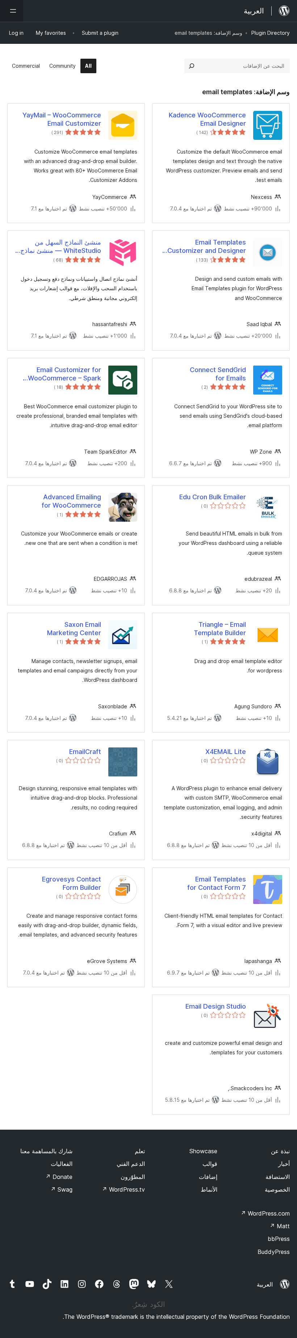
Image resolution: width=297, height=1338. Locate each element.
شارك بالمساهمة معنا (46, 1151)
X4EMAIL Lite (225, 751)
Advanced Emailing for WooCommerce (71, 501)
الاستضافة (277, 1176)
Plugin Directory (270, 33)
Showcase (203, 1151)
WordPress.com (265, 1213)
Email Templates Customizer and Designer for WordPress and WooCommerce (206, 246)
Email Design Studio (215, 1006)
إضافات (208, 1176)
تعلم (140, 1151)
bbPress (279, 1238)
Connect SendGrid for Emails (218, 374)
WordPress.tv (123, 1189)
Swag (61, 1189)
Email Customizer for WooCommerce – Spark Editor (64, 374)
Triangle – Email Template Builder (220, 629)
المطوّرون (133, 1176)
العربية (265, 1284)
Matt (279, 1226)
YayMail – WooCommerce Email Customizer (61, 119)
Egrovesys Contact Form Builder (71, 883)
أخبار (284, 1163)
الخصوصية (277, 1189)
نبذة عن (280, 1151)
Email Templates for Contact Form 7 (216, 883)
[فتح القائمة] (11, 11)
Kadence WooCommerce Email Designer (207, 119)
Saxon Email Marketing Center (74, 629)
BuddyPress (274, 1251)
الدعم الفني (131, 1163)
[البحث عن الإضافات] (191, 66)
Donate (58, 1176)
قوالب (209, 1163)
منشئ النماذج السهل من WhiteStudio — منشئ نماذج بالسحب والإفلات (60, 246)
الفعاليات (61, 1163)
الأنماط (209, 1189)
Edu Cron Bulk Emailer (212, 497)
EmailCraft (85, 751)
